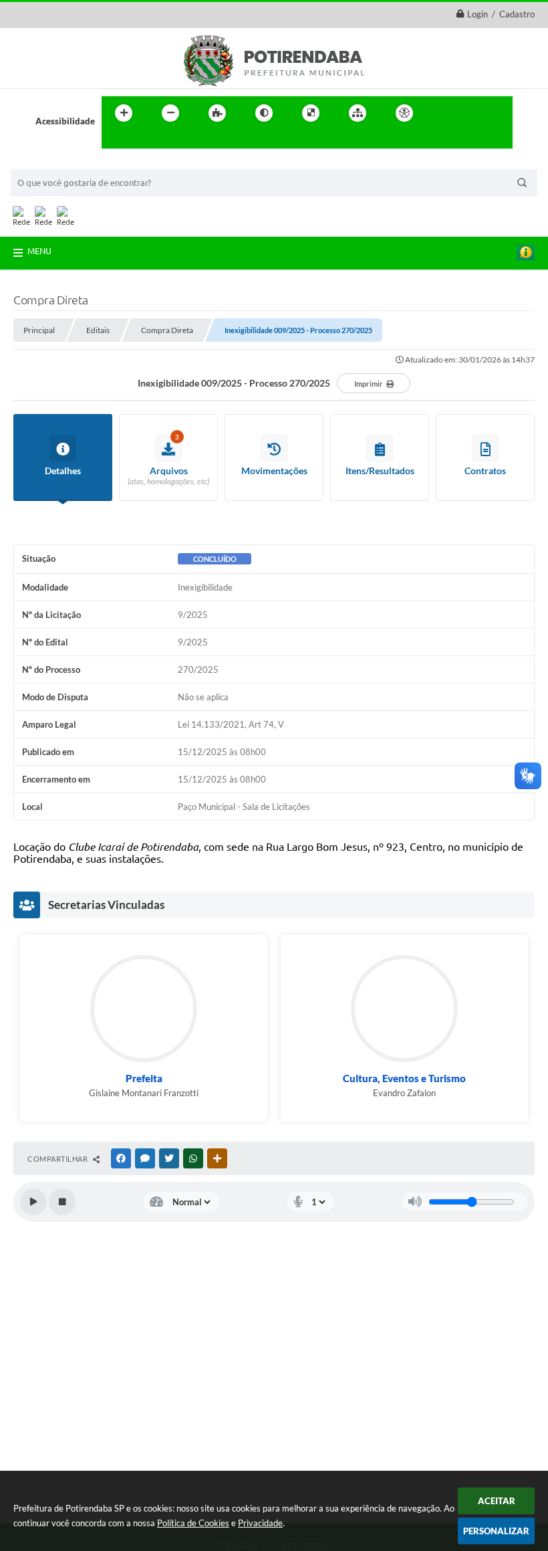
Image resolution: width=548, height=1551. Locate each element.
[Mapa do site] (357, 113)
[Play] (33, 1201)
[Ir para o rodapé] (144, 140)
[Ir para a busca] (115, 140)
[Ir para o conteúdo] (442, 113)
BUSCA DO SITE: (50, 163)
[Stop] (62, 1201)
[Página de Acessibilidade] (404, 113)
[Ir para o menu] (471, 113)
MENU (39, 250)
